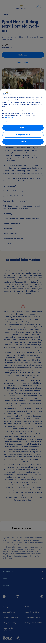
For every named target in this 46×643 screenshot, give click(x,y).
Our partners (7, 121)
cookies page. (10, 118)
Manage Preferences (23, 134)
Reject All (23, 141)
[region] (23, 117)
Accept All (23, 127)
